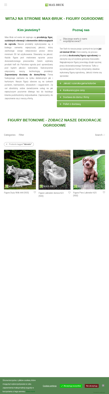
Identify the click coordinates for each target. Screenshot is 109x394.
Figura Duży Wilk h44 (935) (16, 192)
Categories (10, 134)
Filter (21, 134)
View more (30, 391)
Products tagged (20, 144)
